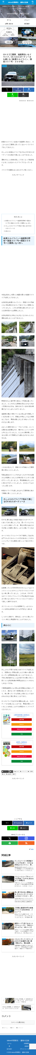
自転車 (27, 1046)
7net (22, 734)
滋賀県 (9, 774)
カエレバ (24, 716)
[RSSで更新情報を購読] (26, 843)
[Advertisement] (18, 120)
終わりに (8, 231)
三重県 (31, 771)
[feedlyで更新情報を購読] (10, 843)
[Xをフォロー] (10, 838)
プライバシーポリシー (26, 1049)
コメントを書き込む (18, 1022)
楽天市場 (21, 719)
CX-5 (17, 771)
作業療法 (26, 1043)
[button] (23, 95)
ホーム (9, 1043)
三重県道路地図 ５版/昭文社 (21, 715)
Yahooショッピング (21, 729)
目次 (15, 217)
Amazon (21, 724)
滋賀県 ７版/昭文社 (21, 742)
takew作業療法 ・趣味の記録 (18, 2)
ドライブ (6, 771)
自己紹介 (9, 1049)
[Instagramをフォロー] (26, 838)
